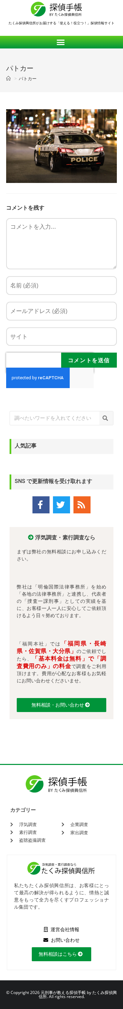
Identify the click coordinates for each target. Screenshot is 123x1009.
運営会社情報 (64, 929)
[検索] (106, 418)
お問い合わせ (65, 940)
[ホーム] (9, 78)
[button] (61, 42)
